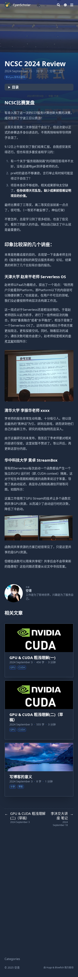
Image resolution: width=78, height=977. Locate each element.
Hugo (49, 967)
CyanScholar (22, 5)
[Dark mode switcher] (65, 4)
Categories (12, 959)
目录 (15, 87)
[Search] (58, 4)
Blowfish (59, 967)
